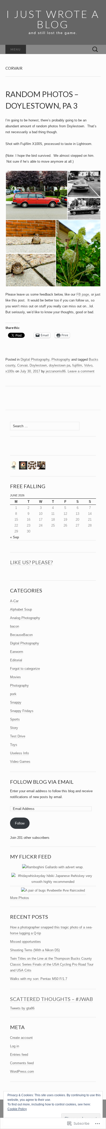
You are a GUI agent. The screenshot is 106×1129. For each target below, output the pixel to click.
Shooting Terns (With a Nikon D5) (35, 950)
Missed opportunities (25, 942)
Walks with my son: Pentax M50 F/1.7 (38, 979)
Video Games (20, 762)
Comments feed (22, 1063)
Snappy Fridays (21, 711)
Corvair (22, 365)
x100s (9, 371)
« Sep (14, 537)
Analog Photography (25, 618)
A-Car (14, 601)
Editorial (16, 660)
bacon (14, 626)
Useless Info (19, 753)
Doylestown (38, 365)
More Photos (19, 898)
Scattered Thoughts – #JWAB (51, 999)
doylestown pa (59, 365)
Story (14, 728)
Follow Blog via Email (42, 782)
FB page (82, 294)
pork (13, 694)
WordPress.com (22, 1071)
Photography (60, 359)
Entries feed (19, 1055)
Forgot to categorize (25, 669)
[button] (36, 195)
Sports (15, 719)
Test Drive (17, 736)
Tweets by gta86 (22, 1008)
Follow (19, 823)
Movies (15, 677)
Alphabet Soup (21, 609)
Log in (14, 1046)
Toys (13, 745)
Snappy (15, 702)
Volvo (88, 365)
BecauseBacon (21, 635)
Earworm (16, 652)
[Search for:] (95, 49)
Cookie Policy (17, 1109)
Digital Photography (35, 359)
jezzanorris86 (56, 371)
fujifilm (77, 365)
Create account (21, 1038)
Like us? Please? (31, 562)
